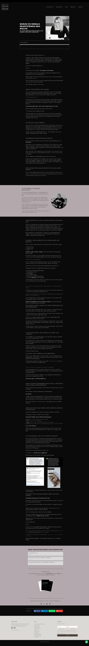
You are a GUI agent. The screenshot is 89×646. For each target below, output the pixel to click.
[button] (41, 604)
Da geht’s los (49, 7)
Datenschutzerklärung (66, 628)
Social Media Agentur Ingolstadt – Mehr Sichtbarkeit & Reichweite (41, 562)
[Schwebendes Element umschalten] (86, 641)
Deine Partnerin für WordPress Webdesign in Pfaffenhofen (39, 557)
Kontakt (80, 7)
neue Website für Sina (32, 553)
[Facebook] (11, 627)
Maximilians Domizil (58, 224)
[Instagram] (13, 627)
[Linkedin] (14, 627)
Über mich (73, 7)
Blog (66, 7)
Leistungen (58, 7)
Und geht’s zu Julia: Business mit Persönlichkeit (36, 534)
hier (30, 528)
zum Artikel (30, 554)
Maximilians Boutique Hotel (45, 224)
